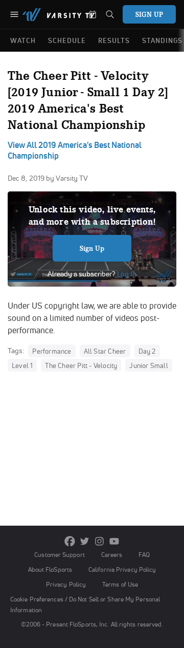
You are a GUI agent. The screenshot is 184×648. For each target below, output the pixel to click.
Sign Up (92, 248)
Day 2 (147, 351)
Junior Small (148, 365)
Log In (126, 273)
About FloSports (50, 569)
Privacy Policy (66, 584)
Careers (112, 554)
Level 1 (22, 365)
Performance (51, 351)
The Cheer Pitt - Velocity (81, 365)
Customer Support (59, 554)
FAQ (144, 554)
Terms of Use (120, 584)
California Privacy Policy (122, 569)
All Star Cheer (105, 351)
